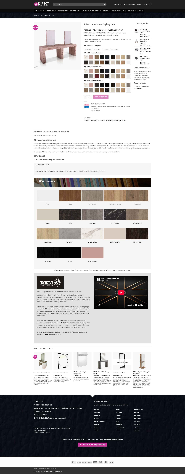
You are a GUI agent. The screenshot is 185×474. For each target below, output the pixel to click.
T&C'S (139, 10)
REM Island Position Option (92, 45)
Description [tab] (38, 131)
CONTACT (131, 10)
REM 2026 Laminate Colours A (93, 52)
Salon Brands (45, 15)
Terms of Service (39, 433)
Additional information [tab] (51, 131)
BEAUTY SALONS (62, 10)
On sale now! (117, 10)
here (46, 334)
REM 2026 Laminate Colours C (93, 80)
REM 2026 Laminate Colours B (93, 66)
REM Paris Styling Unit (119, 372)
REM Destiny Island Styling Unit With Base (141, 372)
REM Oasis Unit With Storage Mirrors (101, 372)
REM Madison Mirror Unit (60, 372)
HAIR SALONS (38, 10)
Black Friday (104, 120)
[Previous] (33, 371)
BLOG (124, 10)
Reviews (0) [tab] (65, 131)
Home (36, 15)
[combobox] (79, 4)
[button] (144, 4)
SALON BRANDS (74, 10)
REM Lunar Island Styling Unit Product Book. (50, 160)
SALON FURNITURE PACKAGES (90, 10)
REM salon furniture (62, 321)
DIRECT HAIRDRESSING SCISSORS (111, 440)
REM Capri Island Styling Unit (42, 372)
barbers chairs (70, 323)
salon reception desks (57, 323)
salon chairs (43, 323)
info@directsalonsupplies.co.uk (56, 418)
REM (53, 15)
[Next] (151, 371)
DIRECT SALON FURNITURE (89, 440)
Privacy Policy (38, 431)
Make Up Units (112, 120)
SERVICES (105, 10)
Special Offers (123, 120)
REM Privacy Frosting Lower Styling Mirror (81, 372)
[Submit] (104, 4)
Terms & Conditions (40, 469)
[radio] (88, 49)
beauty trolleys (81, 323)
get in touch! (139, 88)
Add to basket (101, 97)
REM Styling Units (95, 120)
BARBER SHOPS (50, 10)
